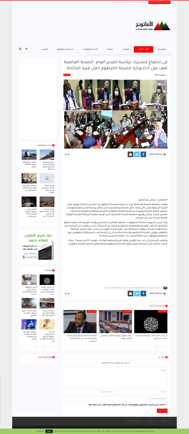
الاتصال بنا (133, 2)
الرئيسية (162, 49)
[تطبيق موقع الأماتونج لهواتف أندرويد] (38, 247)
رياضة (110, 49)
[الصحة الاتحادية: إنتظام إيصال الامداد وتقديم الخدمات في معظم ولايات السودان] (80, 321)
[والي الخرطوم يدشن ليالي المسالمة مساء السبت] (29, 279)
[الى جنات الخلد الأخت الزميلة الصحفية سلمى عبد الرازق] (150, 321)
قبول (49, 431)
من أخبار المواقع (65, 49)
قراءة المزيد (40, 431)
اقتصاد (125, 49)
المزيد (45, 49)
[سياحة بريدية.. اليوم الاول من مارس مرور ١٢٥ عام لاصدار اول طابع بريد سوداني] (47, 303)
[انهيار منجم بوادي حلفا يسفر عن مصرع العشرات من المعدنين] (47, 202)
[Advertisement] (68, 26)
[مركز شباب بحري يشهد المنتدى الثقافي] (29, 303)
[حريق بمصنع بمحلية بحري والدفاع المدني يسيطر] (47, 154)
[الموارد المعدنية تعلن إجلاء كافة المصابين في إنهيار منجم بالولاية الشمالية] (29, 178)
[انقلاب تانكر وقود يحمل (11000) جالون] (29, 154)
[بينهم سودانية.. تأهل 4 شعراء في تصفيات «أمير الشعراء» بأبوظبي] (29, 324)
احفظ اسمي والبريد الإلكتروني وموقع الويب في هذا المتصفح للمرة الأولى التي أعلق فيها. (126, 405)
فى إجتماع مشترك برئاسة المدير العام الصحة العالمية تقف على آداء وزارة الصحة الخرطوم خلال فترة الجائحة (132, 288)
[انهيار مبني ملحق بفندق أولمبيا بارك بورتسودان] (29, 202)
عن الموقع (142, 2)
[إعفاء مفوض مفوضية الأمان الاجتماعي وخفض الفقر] (115, 321)
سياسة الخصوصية (120, 2)
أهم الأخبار (143, 49)
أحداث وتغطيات (90, 49)
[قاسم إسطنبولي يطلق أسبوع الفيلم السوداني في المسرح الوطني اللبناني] (47, 324)
